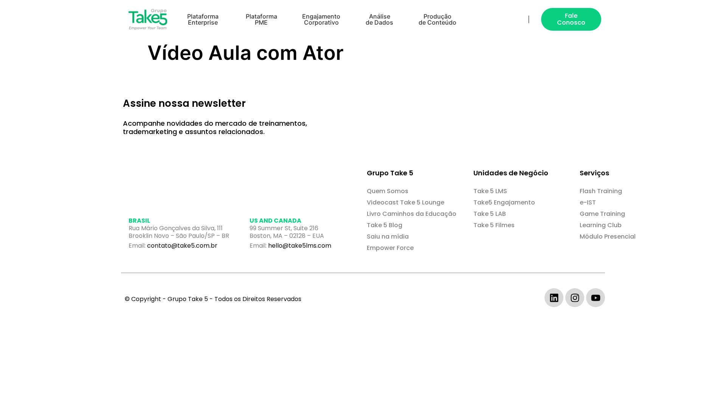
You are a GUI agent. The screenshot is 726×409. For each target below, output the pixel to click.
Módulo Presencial (608, 236)
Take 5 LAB (489, 213)
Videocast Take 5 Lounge (405, 202)
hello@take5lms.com (299, 245)
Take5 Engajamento (504, 202)
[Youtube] (595, 297)
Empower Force (390, 248)
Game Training (602, 213)
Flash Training (601, 191)
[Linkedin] (553, 297)
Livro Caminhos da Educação (411, 213)
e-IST (588, 202)
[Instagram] (574, 297)
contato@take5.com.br (182, 245)
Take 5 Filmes (494, 225)
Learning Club (601, 225)
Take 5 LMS (490, 191)
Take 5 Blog (384, 225)
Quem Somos (387, 191)
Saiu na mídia (388, 236)
